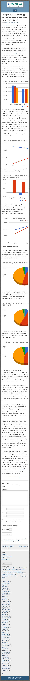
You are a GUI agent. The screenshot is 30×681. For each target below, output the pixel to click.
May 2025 (4, 586)
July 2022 (4, 613)
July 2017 (4, 647)
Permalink (26, 477)
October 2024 (5, 594)
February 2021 (5, 624)
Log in (3, 673)
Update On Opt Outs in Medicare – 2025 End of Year (14, 567)
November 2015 (6, 660)
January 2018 (5, 642)
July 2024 (4, 596)
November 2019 (6, 635)
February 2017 (5, 650)
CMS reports (17, 54)
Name (3, 509)
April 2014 (4, 663)
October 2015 (5, 662)
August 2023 (5, 606)
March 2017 (5, 649)
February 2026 (5, 581)
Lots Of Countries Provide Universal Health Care (13, 569)
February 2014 (5, 665)
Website (4, 516)
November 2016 (6, 652)
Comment (22, 477)
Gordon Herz (7, 22)
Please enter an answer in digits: (10, 525)
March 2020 (5, 632)
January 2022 (5, 614)
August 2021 (5, 621)
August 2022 (5, 611)
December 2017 (6, 644)
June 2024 (4, 598)
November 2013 (6, 668)
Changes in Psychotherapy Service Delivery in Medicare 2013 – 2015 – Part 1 (8, 546)
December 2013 (6, 667)
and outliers (22, 470)
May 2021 (4, 622)
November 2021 (6, 617)
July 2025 (4, 585)
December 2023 (6, 603)
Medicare (7, 477)
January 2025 (5, 590)
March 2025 (5, 588)
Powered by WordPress (12, 678)
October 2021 (5, 619)
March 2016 (5, 657)
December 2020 (6, 627)
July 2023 (4, 608)
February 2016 (5, 658)
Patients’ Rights (6, 557)
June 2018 (4, 640)
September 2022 (6, 609)
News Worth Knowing (7, 556)
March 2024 (5, 599)
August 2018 (5, 639)
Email (3, 512)
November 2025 (6, 583)
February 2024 (5, 601)
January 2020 (5, 634)
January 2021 (5, 626)
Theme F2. (20, 678)
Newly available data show (8, 25)
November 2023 (6, 604)
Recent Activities (6, 559)
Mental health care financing (15, 477)
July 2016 (4, 655)
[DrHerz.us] (15, 7)
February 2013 (5, 670)
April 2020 (4, 631)
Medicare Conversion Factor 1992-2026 (11, 571)
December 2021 (6, 616)
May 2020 (4, 629)
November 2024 (6, 593)
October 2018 (5, 637)
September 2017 (6, 645)
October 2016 (5, 654)
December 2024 (6, 591)
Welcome (4, 554)
